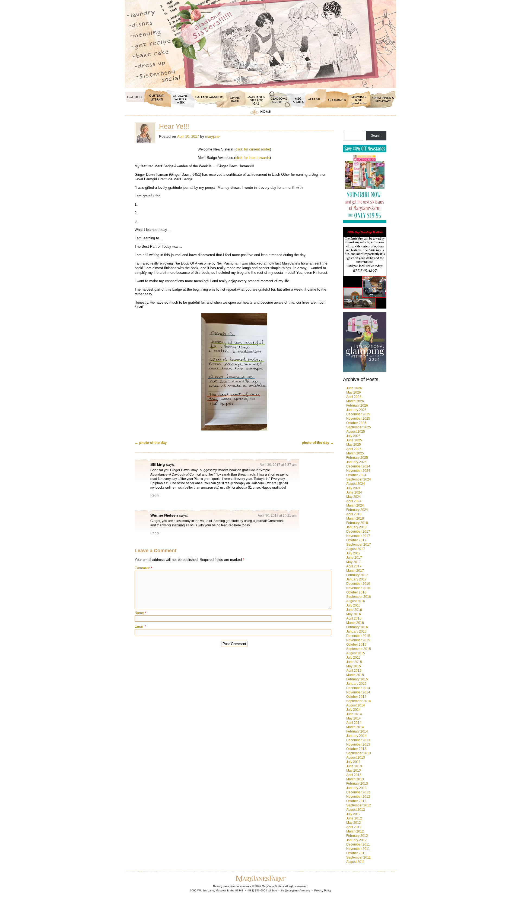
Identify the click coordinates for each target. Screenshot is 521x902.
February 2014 (357, 731)
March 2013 (355, 779)
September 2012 (358, 805)
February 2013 (357, 783)
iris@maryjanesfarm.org (295, 890)
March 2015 (355, 675)
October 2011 (356, 853)
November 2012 (358, 797)
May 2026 (353, 392)
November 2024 (358, 471)
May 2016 (353, 614)
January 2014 (356, 736)
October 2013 (356, 749)
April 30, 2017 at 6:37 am (278, 465)
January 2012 (356, 840)
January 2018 (356, 527)
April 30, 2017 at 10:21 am (277, 515)
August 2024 (355, 484)
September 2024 (358, 479)
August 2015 (355, 653)
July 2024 (353, 488)
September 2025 (358, 427)
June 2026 (354, 388)
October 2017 (356, 540)
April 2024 (353, 501)
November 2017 (358, 536)
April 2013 (353, 775)
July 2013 (353, 762)
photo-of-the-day (151, 443)
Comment (143, 568)
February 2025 (357, 458)
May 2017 (353, 562)
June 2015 (354, 662)
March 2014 (355, 727)
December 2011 (358, 844)
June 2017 (354, 558)
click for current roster (253, 149)
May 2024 (353, 497)
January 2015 (356, 684)
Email (140, 626)
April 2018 (353, 514)
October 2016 (356, 592)
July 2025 (353, 436)
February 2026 (357, 405)
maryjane (212, 136)
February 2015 (357, 679)
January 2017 (356, 579)
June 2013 (354, 766)
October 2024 (356, 475)
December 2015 (358, 636)
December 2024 (358, 466)
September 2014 (358, 701)
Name (140, 613)
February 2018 (357, 523)
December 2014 (358, 688)
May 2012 (353, 823)
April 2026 (353, 397)
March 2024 (355, 505)
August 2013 (355, 757)
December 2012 (358, 792)
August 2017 (355, 549)
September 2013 (358, 753)
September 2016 (358, 597)
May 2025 (353, 445)
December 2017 (358, 531)
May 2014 (353, 718)
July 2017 (353, 553)
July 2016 (353, 605)
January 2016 (356, 631)
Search (376, 135)
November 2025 (358, 418)
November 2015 (358, 640)
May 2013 (353, 770)
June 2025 (354, 440)
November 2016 (358, 588)
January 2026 (356, 410)
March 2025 (355, 453)
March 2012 (355, 831)
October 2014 (356, 697)
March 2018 (355, 518)
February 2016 (357, 627)
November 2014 (358, 692)
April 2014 (353, 723)
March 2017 (355, 571)
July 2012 (353, 814)
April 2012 (353, 827)
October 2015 (356, 644)
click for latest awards (252, 158)
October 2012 (356, 801)
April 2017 (353, 566)
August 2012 (355, 810)
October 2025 (356, 423)
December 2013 (358, 740)
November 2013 (358, 744)
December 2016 (358, 584)
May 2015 (353, 666)
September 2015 (358, 649)
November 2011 (358, 849)
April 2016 (353, 618)
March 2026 (355, 401)
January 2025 (356, 462)
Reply (154, 495)
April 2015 (353, 670)
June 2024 (354, 492)
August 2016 (355, 601)
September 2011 (358, 857)
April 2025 (353, 449)
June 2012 (354, 818)
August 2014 (355, 705)
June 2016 (354, 610)
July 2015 (353, 657)
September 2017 (358, 544)
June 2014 (354, 714)
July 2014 (353, 710)
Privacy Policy (322, 890)
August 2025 (355, 431)
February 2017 (357, 575)
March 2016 (355, 623)
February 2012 (357, 836)
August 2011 (355, 862)
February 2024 (357, 510)
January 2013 (356, 788)
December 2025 (358, 414)
